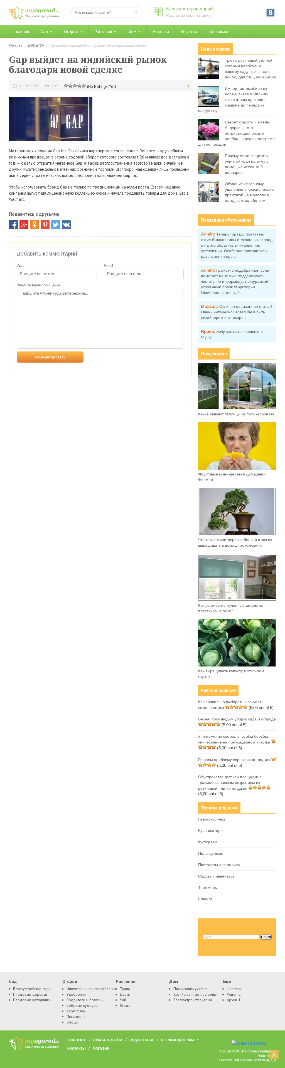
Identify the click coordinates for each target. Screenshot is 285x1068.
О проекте (76, 1040)
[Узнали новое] (79, 85)
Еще (227, 981)
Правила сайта (107, 1040)
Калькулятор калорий (189, 8)
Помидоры (76, 1016)
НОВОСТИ (35, 46)
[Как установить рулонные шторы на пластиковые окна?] (237, 599)
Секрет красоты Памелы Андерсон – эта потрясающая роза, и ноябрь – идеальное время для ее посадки (236, 133)
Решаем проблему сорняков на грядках (234, 759)
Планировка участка (190, 988)
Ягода (125, 1005)
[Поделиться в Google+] (23, 224)
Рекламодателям (177, 1040)
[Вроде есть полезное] (70, 85)
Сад (44, 31)
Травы (125, 988)
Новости (160, 31)
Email (108, 266)
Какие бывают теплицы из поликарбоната (236, 414)
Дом (132, 31)
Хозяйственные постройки (195, 994)
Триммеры (208, 887)
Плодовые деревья (30, 994)
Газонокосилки (211, 819)
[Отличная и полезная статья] (84, 85)
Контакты (76, 1048)
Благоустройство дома (192, 999)
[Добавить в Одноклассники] (34, 224)
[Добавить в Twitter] (55, 224)
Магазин (101, 1048)
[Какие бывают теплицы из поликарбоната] (237, 408)
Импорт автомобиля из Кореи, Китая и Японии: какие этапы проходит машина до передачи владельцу (233, 99)
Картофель (76, 1011)
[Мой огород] (34, 18)
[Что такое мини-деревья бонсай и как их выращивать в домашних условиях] (237, 534)
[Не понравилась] (66, 85)
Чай (123, 999)
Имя (20, 266)
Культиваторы (210, 830)
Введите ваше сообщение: (39, 285)
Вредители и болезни (85, 999)
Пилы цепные (210, 853)
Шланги (205, 899)
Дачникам (218, 31)
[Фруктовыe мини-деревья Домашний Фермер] (237, 468)
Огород (71, 31)
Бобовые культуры (82, 1005)
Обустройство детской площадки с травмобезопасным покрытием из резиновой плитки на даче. (229, 783)
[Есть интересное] (75, 85)
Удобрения (76, 994)
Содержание (141, 1040)
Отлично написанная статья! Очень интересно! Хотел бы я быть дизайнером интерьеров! (236, 312)
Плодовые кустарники (32, 999)
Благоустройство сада (32, 988)
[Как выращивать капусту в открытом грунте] (237, 665)
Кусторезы (207, 842)
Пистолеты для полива (219, 865)
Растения (103, 31)
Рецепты (189, 31)
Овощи (72, 1022)
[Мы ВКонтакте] (270, 12)
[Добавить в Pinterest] (45, 224)
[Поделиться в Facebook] (13, 224)
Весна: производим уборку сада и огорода (237, 719)
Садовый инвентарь (216, 876)
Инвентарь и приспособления (92, 988)
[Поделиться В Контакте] (66, 224)
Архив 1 (233, 999)
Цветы (125, 994)
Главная (21, 31)
